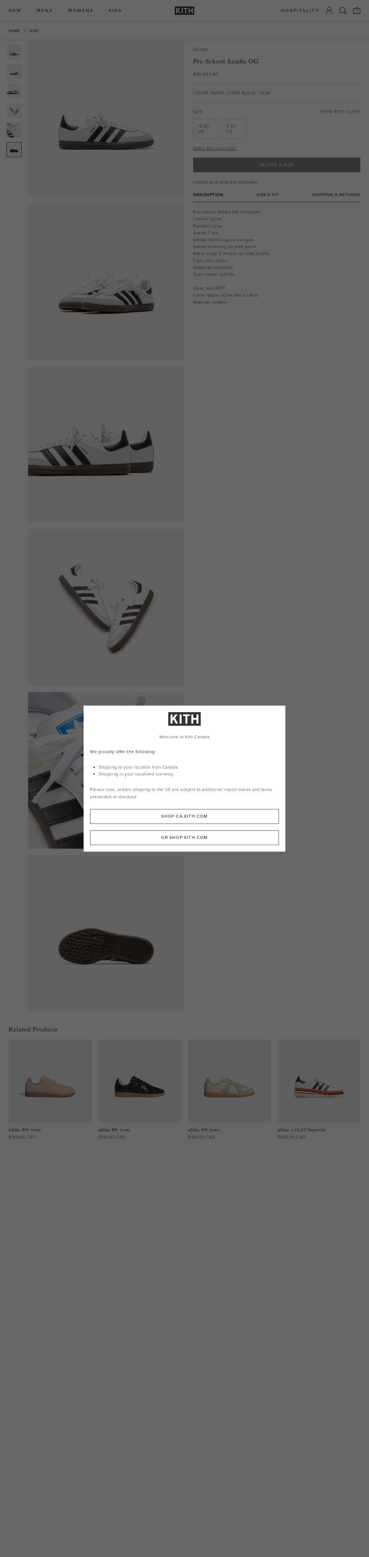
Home (14, 31)
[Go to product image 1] (14, 52)
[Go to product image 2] (14, 71)
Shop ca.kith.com (184, 816)
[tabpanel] (276, 257)
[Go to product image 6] (14, 149)
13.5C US (203, 129)
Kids (34, 31)
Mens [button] (45, 10)
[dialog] (184, 778)
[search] (343, 10)
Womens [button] (81, 10)
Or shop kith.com (184, 837)
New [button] (15, 10)
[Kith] (184, 10)
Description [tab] (208, 195)
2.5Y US (231, 129)
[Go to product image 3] (14, 91)
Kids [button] (115, 10)
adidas (200, 49)
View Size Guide (340, 112)
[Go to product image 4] (14, 110)
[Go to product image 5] (14, 130)
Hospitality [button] (300, 10)
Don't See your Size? (215, 148)
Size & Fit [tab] (268, 195)
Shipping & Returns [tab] (336, 195)
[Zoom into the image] (106, 118)
